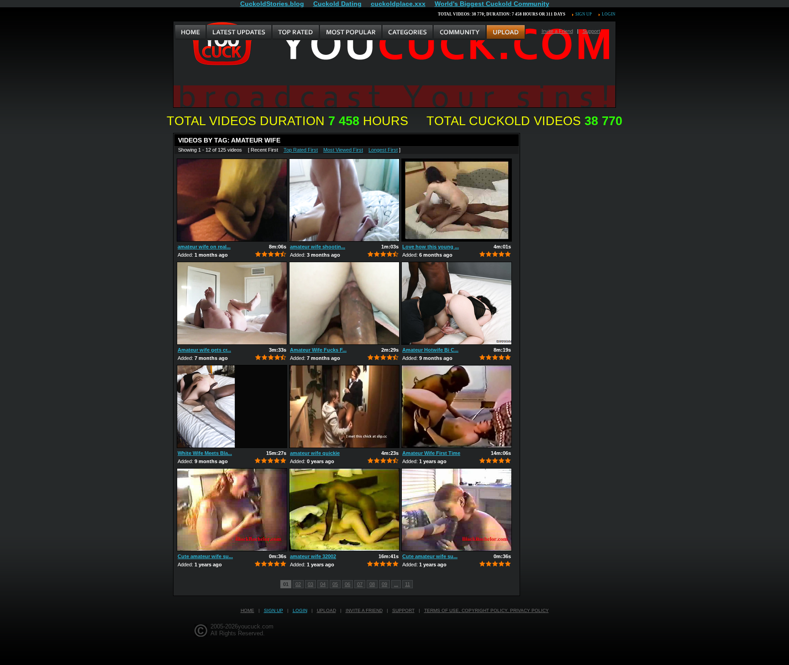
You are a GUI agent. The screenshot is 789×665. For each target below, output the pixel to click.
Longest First (383, 150)
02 (298, 584)
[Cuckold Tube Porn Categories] (407, 32)
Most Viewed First (343, 150)
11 (407, 584)
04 (323, 584)
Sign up (583, 14)
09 (384, 584)
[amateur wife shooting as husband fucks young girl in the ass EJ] (344, 200)
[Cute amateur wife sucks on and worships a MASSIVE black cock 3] (232, 510)
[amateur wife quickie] (344, 406)
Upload (326, 610)
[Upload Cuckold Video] (506, 32)
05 (335, 584)
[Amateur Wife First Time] (456, 406)
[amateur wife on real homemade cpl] (232, 200)
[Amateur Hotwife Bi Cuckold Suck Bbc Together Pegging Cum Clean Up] (456, 303)
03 (310, 584)
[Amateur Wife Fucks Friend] (344, 303)
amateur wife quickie (315, 453)
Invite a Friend (557, 31)
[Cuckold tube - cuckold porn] (190, 32)
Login (608, 14)
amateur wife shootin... (317, 246)
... (396, 584)
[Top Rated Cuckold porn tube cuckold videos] (295, 32)
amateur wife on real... (204, 246)
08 (372, 584)
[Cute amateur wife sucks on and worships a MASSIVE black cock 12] (456, 510)
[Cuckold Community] (459, 32)
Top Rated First (301, 150)
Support (591, 31)
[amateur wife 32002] (344, 510)
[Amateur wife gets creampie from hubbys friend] (232, 303)
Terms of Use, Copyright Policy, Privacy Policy (486, 610)
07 (360, 584)
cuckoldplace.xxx (398, 3)
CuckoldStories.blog (272, 3)
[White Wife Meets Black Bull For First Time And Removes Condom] (232, 406)
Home (247, 610)
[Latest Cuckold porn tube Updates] (239, 32)
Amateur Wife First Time (431, 453)
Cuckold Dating (337, 3)
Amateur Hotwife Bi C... (430, 350)
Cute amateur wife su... (205, 556)
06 (347, 584)
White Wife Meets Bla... (205, 453)
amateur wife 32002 (313, 556)
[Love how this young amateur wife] (456, 200)
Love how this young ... (430, 246)
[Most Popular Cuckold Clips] (350, 32)
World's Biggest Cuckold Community (492, 3)
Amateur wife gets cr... (204, 350)
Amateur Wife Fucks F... (318, 350)
